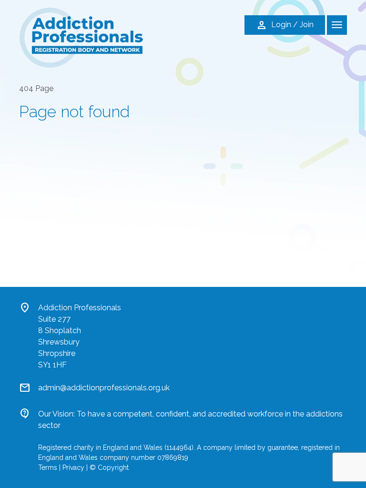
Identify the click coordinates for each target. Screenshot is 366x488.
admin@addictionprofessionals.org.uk (104, 387)
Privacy (73, 467)
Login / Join (285, 25)
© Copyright (109, 467)
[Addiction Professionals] (81, 36)
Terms (47, 467)
